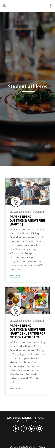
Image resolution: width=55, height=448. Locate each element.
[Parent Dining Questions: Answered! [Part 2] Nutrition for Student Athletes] (27, 300)
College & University (21, 211)
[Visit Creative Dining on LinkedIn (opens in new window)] (31, 432)
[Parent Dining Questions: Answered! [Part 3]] (27, 191)
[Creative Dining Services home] (28, 419)
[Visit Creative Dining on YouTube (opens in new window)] (39, 432)
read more (16, 275)
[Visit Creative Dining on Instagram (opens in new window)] (23, 432)
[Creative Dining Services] (7, 5)
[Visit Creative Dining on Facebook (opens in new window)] (15, 432)
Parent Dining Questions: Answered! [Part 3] (27, 220)
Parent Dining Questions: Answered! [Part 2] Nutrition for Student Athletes (27, 331)
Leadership (39, 211)
